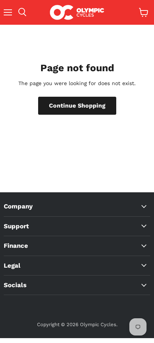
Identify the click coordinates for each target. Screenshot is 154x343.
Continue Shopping (77, 105)
